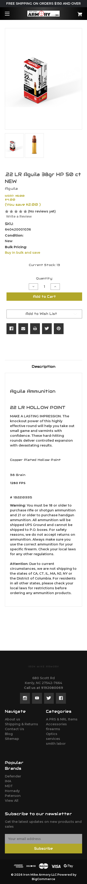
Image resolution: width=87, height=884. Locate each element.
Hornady (12, 791)
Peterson (13, 796)
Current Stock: (44, 265)
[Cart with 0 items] (74, 12)
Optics (51, 734)
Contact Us (14, 729)
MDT (9, 786)
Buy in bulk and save (22, 252)
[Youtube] (37, 698)
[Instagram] (25, 698)
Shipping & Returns (21, 724)
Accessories (56, 724)
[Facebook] (11, 328)
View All (11, 800)
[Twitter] (47, 328)
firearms (53, 729)
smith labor (56, 743)
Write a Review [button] (19, 216)
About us (12, 719)
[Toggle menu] (11, 13)
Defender (13, 776)
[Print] (35, 328)
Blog (9, 734)
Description (43, 366)
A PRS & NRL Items (61, 719)
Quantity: (44, 278)
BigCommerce (43, 879)
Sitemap (12, 739)
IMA (8, 781)
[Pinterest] (58, 328)
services (53, 739)
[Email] (23, 328)
